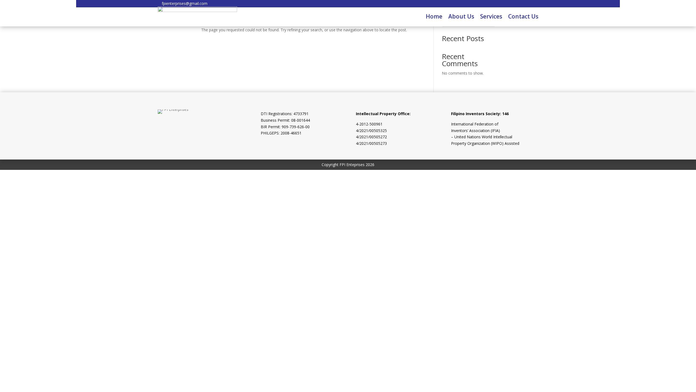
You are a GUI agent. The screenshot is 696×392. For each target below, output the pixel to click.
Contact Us (523, 16)
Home (434, 16)
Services (491, 16)
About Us (461, 16)
